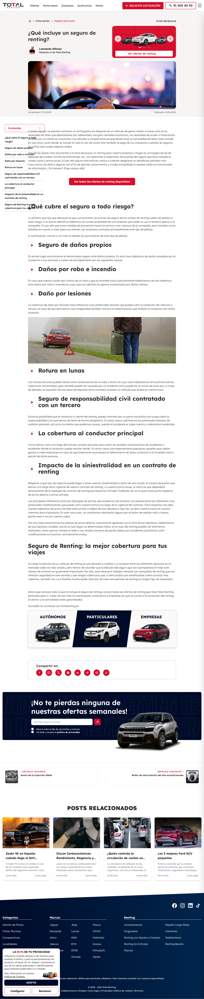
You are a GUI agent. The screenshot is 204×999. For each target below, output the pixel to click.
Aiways (97, 944)
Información (43, 21)
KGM (74, 937)
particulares (83, 595)
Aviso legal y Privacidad (100, 990)
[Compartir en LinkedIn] (77, 672)
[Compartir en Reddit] (97, 672)
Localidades (10, 944)
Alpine (96, 956)
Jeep (74, 924)
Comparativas (11, 937)
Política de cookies (123, 990)
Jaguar (54, 924)
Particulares (50, 5)
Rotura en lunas (14, 167)
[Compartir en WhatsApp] (49, 672)
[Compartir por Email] (68, 672)
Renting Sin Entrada (136, 944)
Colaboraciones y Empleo (73, 990)
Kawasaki (55, 931)
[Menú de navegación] (199, 5)
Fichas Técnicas (12, 931)
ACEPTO (31, 982)
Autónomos (84, 5)
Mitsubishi (99, 950)
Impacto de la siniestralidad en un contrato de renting (24, 196)
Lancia (75, 931)
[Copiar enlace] (106, 672)
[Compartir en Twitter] (58, 672)
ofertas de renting (135, 591)
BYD (73, 944)
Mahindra (98, 937)
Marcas (128, 950)
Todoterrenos (173, 937)
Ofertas (34, 5)
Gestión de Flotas (13, 924)
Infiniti (97, 931)
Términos (138, 990)
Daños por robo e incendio (19, 154)
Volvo (53, 937)
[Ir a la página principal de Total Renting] (30, 21)
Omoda (75, 956)
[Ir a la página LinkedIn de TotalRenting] (190, 906)
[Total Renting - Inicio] (13, 5)
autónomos (99, 595)
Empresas (68, 5)
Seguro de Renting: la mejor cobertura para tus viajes (20, 206)
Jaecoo (54, 944)
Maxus (97, 924)
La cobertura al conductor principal (19, 186)
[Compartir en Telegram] (87, 672)
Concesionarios (133, 924)
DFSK (74, 950)
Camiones (171, 931)
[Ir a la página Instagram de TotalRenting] (182, 906)
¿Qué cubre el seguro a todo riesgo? (20, 139)
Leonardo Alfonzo (50, 48)
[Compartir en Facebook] (39, 672)
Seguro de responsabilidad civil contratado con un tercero (22, 175)
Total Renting (166, 591)
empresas (115, 595)
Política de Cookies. (14, 976)
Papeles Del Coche (64, 21)
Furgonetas (131, 931)
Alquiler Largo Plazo (177, 924)
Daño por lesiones (15, 160)
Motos (99, 5)
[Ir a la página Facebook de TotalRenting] (174, 906)
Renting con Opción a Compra (142, 937)
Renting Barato (174, 944)
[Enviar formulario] (97, 722)
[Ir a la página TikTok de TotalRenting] (198, 906)
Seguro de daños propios (19, 148)
